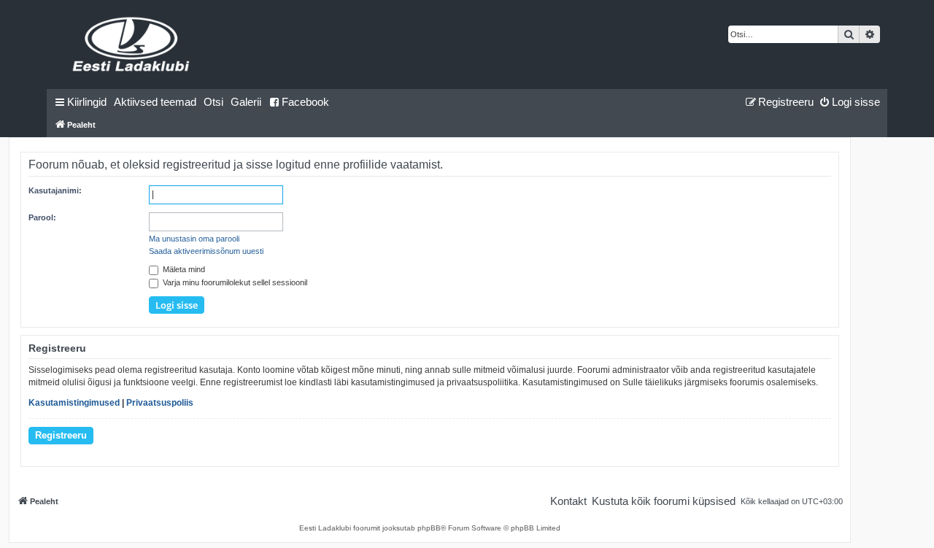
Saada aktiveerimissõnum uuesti (206, 251)
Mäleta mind (183, 269)
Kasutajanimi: (55, 190)
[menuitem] (155, 102)
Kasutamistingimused (74, 403)
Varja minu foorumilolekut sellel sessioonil (234, 282)
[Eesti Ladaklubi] (131, 44)
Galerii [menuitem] (246, 102)
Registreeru (61, 435)
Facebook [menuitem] (305, 102)
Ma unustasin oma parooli (194, 238)
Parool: (42, 217)
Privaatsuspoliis (159, 403)
